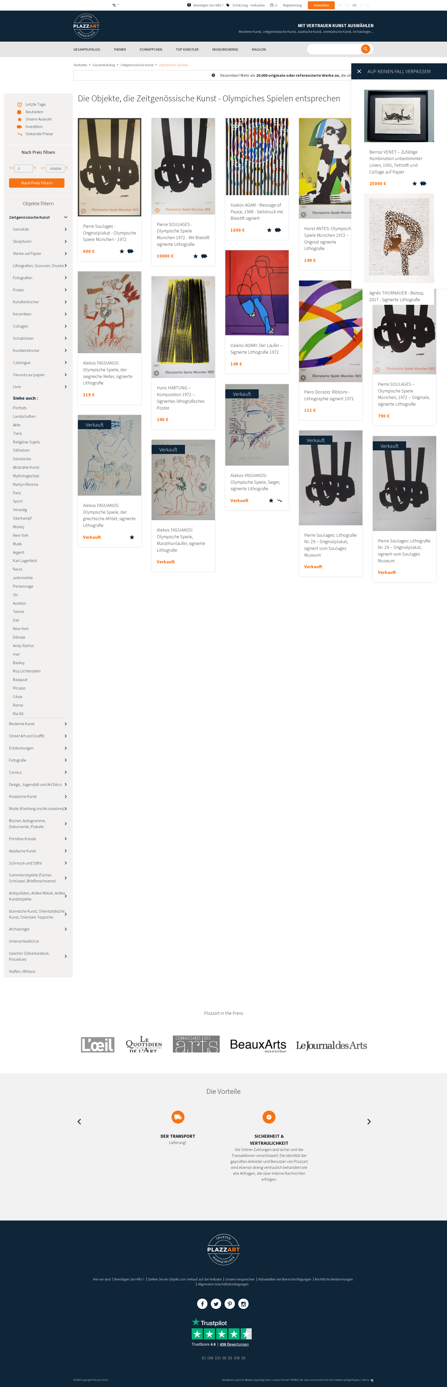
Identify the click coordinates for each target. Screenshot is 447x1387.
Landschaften (24, 416)
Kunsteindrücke (26, 350)
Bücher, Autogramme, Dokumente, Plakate (27, 823)
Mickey (18, 526)
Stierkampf (22, 518)
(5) (224, 1357)
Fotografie (17, 760)
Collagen (20, 326)
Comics (15, 772)
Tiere (17, 433)
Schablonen (23, 338)
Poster (18, 289)
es (368, 5)
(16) (210, 1357)
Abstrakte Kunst (26, 467)
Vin (15, 594)
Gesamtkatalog (104, 65)
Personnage (23, 586)
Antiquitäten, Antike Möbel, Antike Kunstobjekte (37, 895)
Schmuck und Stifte (25, 863)
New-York (20, 628)
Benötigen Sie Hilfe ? (129, 1279)
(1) (204, 1357)
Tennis (18, 611)
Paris (17, 492)
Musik (17, 543)
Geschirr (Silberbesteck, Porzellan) (29, 956)
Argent (18, 552)
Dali (16, 620)
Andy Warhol (23, 645)
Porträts (19, 407)
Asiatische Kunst (22, 850)
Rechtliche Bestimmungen (334, 1279)
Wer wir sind (102, 1279)
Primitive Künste (22, 838)
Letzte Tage (36, 104)
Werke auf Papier (27, 253)
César (18, 696)
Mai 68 (18, 713)
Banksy (19, 662)
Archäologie (19, 928)
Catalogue (22, 362)
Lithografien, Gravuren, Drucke (38, 265)
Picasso (19, 688)
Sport (18, 501)
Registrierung (292, 5)
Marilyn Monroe (25, 484)
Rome (18, 705)
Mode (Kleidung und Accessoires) (36, 808)
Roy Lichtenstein (27, 670)
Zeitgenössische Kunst (136, 65)
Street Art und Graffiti (26, 735)
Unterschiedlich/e (24, 941)
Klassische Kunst (22, 796)
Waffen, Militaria (22, 971)
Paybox (355, 1380)
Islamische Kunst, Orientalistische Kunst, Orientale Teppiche (37, 914)
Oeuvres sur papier (29, 374)
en (347, 5)
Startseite (80, 65)
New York (20, 535)
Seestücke (22, 458)
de (355, 5)
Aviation (19, 603)
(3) (243, 1357)
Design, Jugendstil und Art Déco (35, 784)
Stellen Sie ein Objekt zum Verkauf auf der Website (184, 1279)
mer (16, 654)
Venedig (20, 509)
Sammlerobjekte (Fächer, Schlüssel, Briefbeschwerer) (32, 877)
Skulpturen (22, 241)
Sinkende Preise (39, 133)
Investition (34, 126)
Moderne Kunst (21, 723)
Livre (17, 386)
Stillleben (21, 450)
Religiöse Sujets (26, 441)
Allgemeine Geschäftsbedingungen (223, 1284)
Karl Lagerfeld (25, 560)
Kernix (366, 1380)
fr (340, 5)
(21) (218, 1357)
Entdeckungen (21, 748)
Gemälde (21, 229)
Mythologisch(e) (26, 475)
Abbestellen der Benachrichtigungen (284, 1279)
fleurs (17, 569)
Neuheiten (34, 111)
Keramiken (22, 313)
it (361, 5)
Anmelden (321, 5)
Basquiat (20, 679)
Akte (16, 424)
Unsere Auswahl (39, 119)
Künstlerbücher (26, 301)
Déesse (19, 637)
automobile (23, 577)
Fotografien (22, 277)
